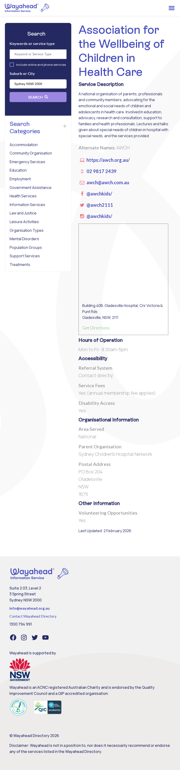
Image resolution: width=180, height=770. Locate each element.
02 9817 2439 (101, 171)
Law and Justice (23, 213)
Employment (20, 178)
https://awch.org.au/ (108, 160)
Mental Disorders (24, 238)
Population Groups (26, 247)
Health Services (23, 196)
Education (18, 170)
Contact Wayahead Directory (32, 616)
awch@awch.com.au (107, 182)
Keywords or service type (32, 43)
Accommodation (24, 144)
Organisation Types (27, 230)
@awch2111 (99, 205)
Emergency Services (27, 161)
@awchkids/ (98, 193)
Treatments (20, 264)
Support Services (25, 255)
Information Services (27, 204)
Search (35, 97)
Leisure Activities (24, 221)
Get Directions (95, 327)
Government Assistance (31, 187)
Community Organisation (31, 153)
